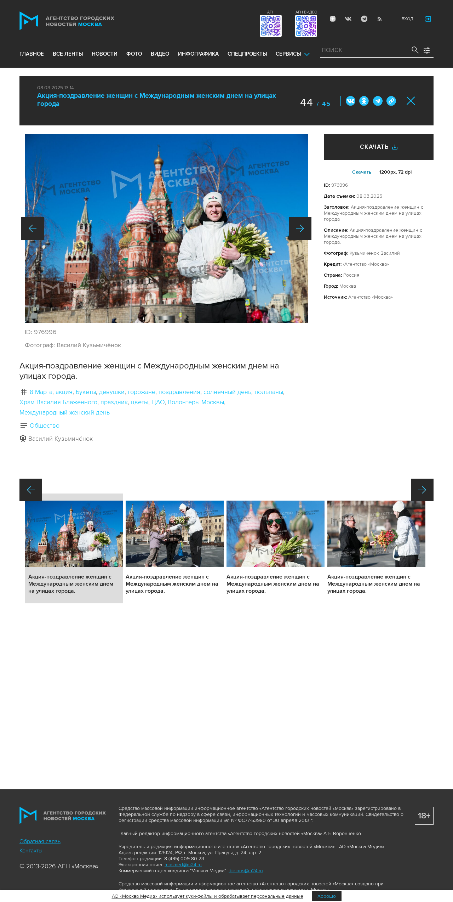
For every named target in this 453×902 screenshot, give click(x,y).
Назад (32, 228)
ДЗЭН (332, 18)
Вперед (300, 228)
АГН (271, 12)
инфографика (198, 54)
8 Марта (41, 392)
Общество (44, 425)
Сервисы (288, 54)
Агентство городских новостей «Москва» (80, 20)
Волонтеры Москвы (196, 402)
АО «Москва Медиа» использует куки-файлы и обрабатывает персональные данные (207, 896)
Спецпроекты (247, 54)
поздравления (179, 392)
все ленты (68, 54)
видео (160, 54)
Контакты (30, 850)
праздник (114, 402)
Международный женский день (64, 412)
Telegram (364, 18)
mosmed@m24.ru (183, 865)
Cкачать (362, 172)
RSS (379, 18)
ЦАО (158, 402)
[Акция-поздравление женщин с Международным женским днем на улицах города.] (166, 228)
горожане (141, 392)
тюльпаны (268, 392)
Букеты (86, 392)
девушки (112, 392)
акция (64, 392)
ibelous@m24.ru (246, 871)
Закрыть (411, 101)
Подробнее (74, 548)
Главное (31, 54)
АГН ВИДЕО (306, 12)
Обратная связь (40, 841)
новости (104, 54)
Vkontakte (348, 18)
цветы (139, 402)
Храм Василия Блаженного (58, 402)
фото (134, 54)
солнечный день (227, 392)
